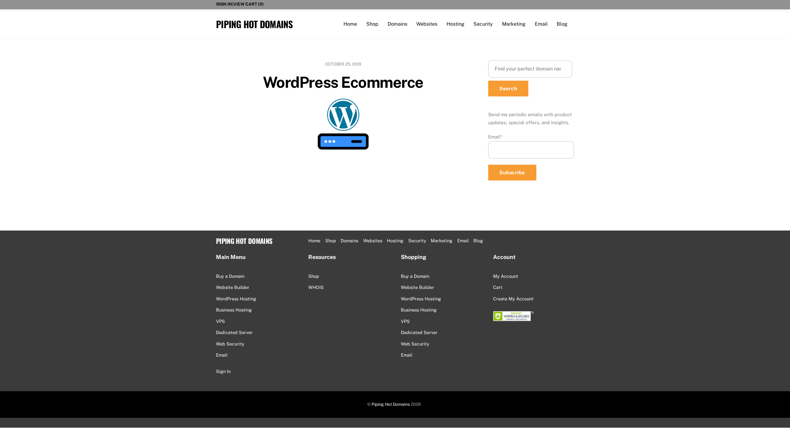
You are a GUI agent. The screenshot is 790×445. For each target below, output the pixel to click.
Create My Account (513, 298)
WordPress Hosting (236, 298)
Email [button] (463, 240)
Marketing (514, 24)
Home (350, 24)
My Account (505, 276)
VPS (220, 321)
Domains (397, 24)
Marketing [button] (441, 240)
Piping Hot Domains (391, 404)
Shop (372, 24)
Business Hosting (234, 309)
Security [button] (417, 240)
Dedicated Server (234, 332)
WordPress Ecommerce (343, 82)
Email (541, 24)
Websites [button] (372, 240)
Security (483, 24)
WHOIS (316, 287)
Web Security (230, 343)
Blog (562, 24)
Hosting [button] (395, 240)
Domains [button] (349, 240)
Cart (497, 287)
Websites (426, 24)
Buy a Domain (230, 276)
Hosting (455, 24)
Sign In (224, 4)
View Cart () (248, 4)
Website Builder (232, 287)
